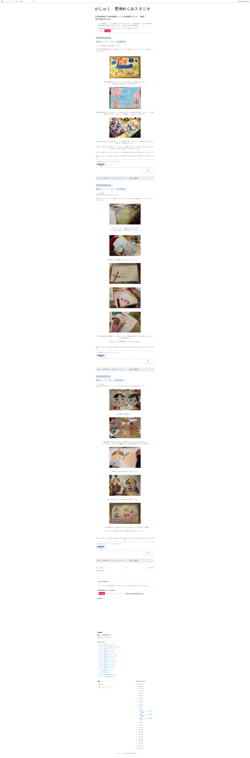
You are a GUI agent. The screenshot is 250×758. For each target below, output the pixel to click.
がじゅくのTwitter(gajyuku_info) (107, 674)
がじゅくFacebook (104, 672)
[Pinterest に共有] (137, 178)
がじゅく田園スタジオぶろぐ (106, 666)
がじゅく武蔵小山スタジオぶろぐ (108, 664)
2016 (139, 746)
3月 (140, 709)
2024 (139, 727)
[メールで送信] (130, 178)
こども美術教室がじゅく (106, 635)
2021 (139, 734)
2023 (139, 730)
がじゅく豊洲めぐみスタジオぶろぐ (108, 654)
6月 (140, 702)
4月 (140, 706)
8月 (140, 697)
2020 (139, 737)
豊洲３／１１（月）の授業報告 (111, 189)
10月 (140, 693)
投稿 (101, 684)
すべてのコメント (105, 687)
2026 (139, 684)
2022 (139, 732)
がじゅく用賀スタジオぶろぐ (106, 658)
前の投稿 (151, 567)
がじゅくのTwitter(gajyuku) (106, 676)
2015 (139, 748)
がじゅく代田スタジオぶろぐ (106, 645)
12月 (140, 688)
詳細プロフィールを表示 (104, 637)
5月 (140, 704)
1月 (140, 725)
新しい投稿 (99, 567)
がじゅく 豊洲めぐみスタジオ (122, 9)
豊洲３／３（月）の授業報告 (110, 380)
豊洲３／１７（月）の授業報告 (111, 41)
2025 (139, 686)
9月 (140, 695)
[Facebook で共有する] (135, 178)
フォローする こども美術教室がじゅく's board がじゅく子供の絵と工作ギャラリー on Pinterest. (123, 585)
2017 (139, 743)
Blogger (134, 753)
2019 (139, 739)
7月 (140, 700)
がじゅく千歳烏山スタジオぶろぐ (108, 656)
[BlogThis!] (132, 178)
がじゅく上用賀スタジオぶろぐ (107, 648)
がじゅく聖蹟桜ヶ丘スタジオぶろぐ (108, 660)
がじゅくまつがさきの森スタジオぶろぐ (109, 647)
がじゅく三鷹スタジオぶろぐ (106, 662)
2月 (140, 722)
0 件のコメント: (123, 178)
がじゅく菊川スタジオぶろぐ (106, 668)
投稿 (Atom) (102, 570)
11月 (140, 690)
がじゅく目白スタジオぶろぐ (106, 652)
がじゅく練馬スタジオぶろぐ (106, 651)
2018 (139, 741)
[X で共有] (134, 178)
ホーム (125, 567)
